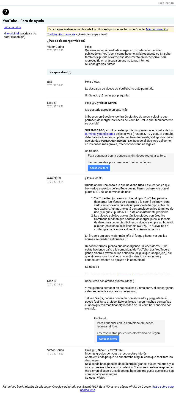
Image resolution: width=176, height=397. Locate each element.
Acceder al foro (99, 167)
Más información (157, 29)
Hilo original (11, 33)
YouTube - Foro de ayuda (61, 34)
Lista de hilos (12, 27)
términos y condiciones (100, 133)
